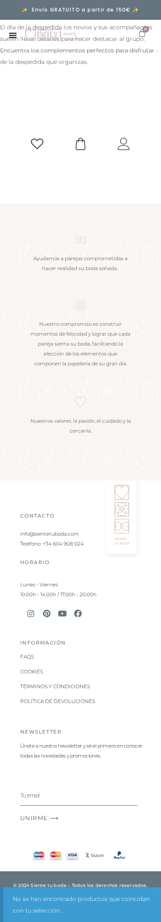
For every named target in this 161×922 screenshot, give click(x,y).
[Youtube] (62, 613)
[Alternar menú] (13, 35)
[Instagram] (31, 613)
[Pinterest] (46, 613)
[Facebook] (78, 613)
